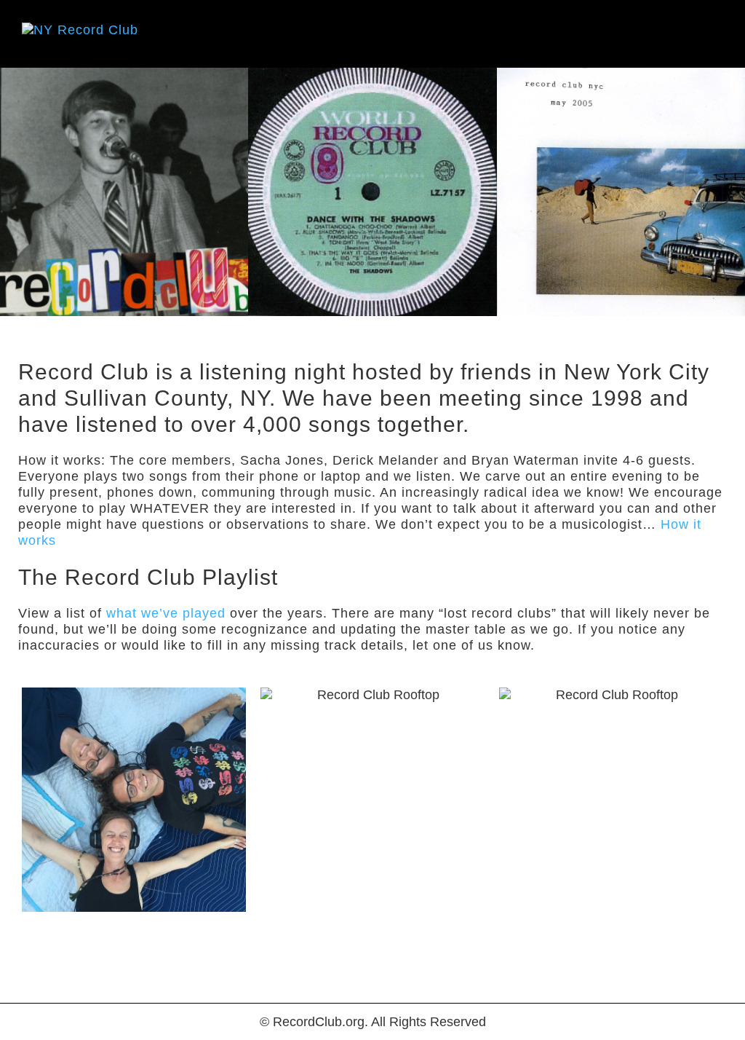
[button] (713, 34)
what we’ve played (166, 613)
